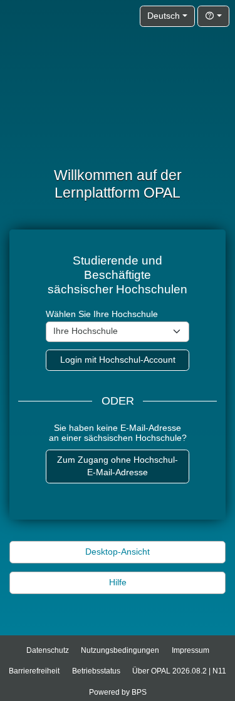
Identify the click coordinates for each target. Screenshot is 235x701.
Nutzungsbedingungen (120, 650)
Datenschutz (47, 650)
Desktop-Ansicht (117, 552)
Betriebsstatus (96, 671)
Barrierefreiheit (34, 671)
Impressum (190, 650)
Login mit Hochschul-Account (117, 360)
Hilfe (118, 582)
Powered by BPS (118, 692)
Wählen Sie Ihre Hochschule (102, 314)
